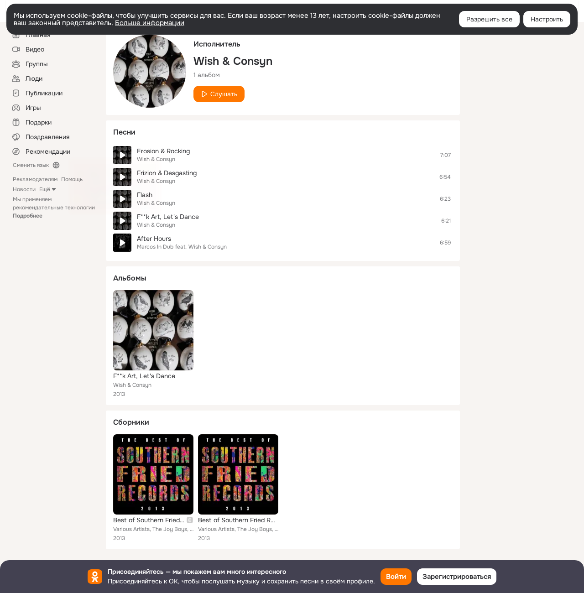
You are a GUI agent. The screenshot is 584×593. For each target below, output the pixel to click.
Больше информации (149, 22)
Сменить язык (31, 165)
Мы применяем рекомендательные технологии (54, 207)
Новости (24, 189)
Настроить (547, 19)
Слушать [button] (223, 94)
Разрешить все (489, 19)
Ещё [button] (44, 189)
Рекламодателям (35, 179)
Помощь (72, 179)
